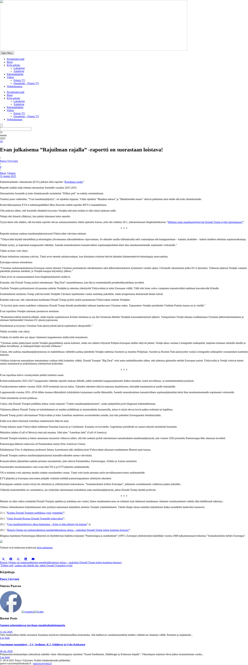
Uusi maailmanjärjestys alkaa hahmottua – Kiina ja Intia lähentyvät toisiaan (47, 524)
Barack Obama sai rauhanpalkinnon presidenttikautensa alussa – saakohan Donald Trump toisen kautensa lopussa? (68, 530)
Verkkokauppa (14, 86)
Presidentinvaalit (15, 59)
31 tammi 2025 (8, 176)
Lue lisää (5, 637)
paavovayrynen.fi (42, 663)
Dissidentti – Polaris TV (26, 83)
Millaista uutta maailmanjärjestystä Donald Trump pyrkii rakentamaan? (205, 222)
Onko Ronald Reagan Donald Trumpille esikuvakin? (35, 518)
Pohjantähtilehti (15, 74)
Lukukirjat (19, 68)
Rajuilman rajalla (74, 181)
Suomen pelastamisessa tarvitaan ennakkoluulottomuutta (32, 625)
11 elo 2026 (6, 631)
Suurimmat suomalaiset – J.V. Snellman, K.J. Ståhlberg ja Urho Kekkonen (42, 644)
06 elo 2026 (6, 651)
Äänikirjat (18, 71)
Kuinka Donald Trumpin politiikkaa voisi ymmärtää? (35, 512)
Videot (10, 77)
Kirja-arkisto (13, 65)
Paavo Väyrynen (9, 161)
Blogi (10, 62)
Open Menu (7, 53)
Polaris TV (19, 80)
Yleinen (11, 173)
